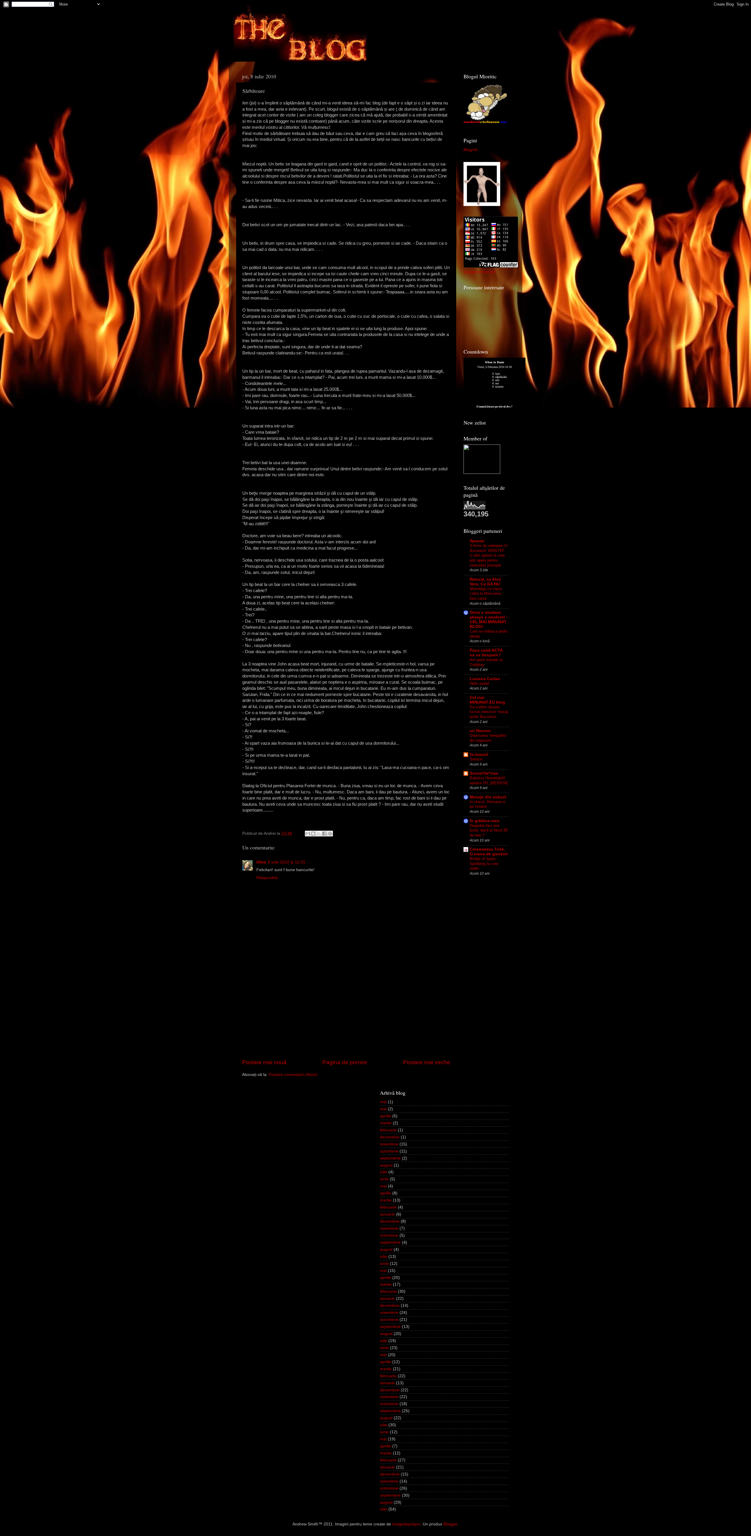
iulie (383, 1172)
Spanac (477, 541)
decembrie (390, 1137)
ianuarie (387, 1214)
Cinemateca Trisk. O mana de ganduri (489, 851)
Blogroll (470, 150)
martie (386, 1123)
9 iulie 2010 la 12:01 (286, 862)
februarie (388, 1130)
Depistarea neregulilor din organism (488, 738)
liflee (261, 862)
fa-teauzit (479, 754)
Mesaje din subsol (488, 797)
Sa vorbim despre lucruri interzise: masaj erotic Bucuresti (489, 712)
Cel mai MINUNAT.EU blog (487, 699)
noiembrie (389, 1144)
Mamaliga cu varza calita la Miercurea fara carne (486, 594)
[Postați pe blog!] (313, 834)
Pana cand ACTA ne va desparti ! (486, 652)
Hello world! (479, 683)
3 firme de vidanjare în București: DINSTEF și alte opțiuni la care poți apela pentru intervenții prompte (489, 555)
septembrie (390, 1158)
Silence (476, 759)
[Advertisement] (346, 1014)
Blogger (450, 1524)
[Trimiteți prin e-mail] (308, 834)
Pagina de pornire (344, 1062)
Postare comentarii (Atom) (293, 1074)
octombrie (389, 1151)
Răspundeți (267, 878)
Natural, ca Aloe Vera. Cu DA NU (485, 581)
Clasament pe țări (480, 272)
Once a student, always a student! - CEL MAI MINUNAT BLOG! (489, 619)
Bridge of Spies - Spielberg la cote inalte (484, 863)
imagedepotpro (406, 1524)
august (386, 1165)
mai (383, 1102)
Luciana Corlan (485, 679)
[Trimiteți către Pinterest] (330, 834)
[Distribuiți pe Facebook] (324, 834)
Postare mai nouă (264, 1062)
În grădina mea (484, 821)
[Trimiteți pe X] (319, 834)
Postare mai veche (426, 1062)
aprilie (385, 1116)
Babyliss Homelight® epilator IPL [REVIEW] (489, 780)
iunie (384, 1179)
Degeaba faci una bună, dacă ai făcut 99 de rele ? (489, 830)
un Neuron (480, 731)
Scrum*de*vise (484, 773)
